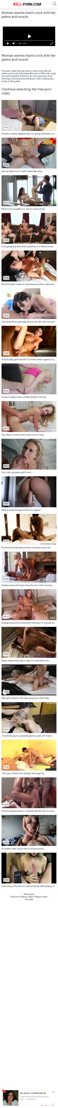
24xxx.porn (29, 894)
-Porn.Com (27, 4)
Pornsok (29, 899)
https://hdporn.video (38, 896)
